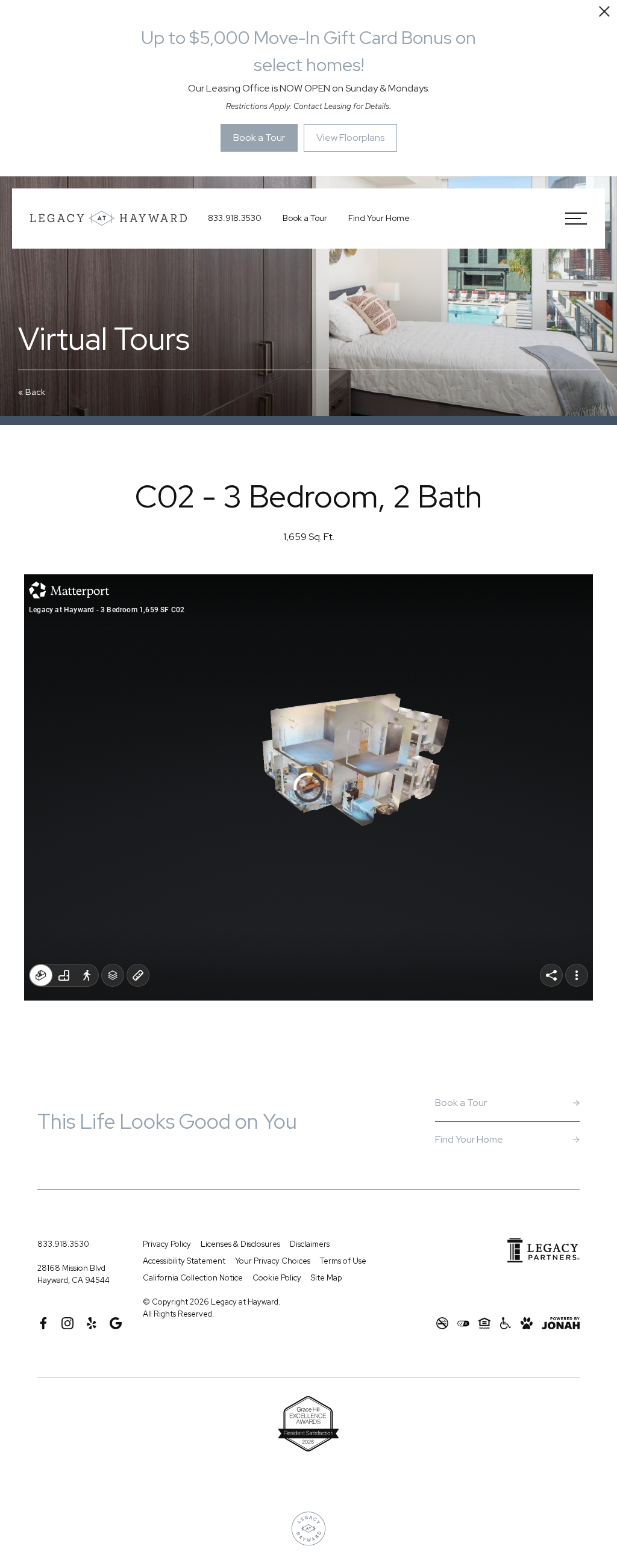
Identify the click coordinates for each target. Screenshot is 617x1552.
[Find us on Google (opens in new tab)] (116, 1323)
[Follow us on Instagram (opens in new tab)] (67, 1323)
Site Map (326, 1278)
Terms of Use (343, 1261)
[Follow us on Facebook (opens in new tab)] (43, 1323)
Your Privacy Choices (272, 1261)
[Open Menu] (576, 218)
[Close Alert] (604, 13)
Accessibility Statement (184, 1261)
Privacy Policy (167, 1244)
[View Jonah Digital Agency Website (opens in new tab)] (561, 1323)
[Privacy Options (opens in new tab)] (463, 1323)
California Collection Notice (193, 1278)
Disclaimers (310, 1244)
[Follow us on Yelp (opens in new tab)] (92, 1323)
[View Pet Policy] (527, 1323)
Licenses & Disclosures (240, 1244)
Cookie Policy (276, 1278)
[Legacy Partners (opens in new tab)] (543, 1250)
